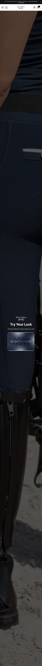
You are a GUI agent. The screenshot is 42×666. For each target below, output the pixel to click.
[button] (6, 7)
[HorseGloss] (20, 7)
